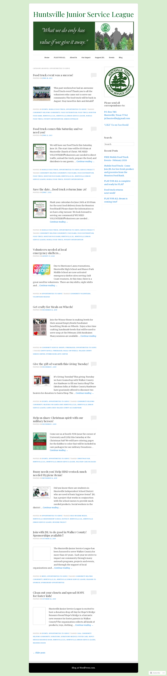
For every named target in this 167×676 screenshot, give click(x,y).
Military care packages (86, 462)
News (44, 576)
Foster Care (83, 636)
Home (46, 57)
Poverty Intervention (53, 119)
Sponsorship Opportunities (52, 582)
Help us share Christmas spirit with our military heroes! (58, 419)
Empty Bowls (46, 351)
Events (111, 57)
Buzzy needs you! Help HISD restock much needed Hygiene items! (60, 473)
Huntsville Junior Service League (83, 14)
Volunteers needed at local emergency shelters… (50, 251)
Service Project (87, 169)
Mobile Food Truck (57, 109)
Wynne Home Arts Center (57, 354)
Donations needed (69, 636)
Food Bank (72, 173)
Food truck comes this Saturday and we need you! (58, 130)
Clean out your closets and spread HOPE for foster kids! (58, 594)
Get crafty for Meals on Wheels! (53, 307)
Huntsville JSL (49, 116)
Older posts (39, 653)
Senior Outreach (71, 119)
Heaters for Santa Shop (53, 404)
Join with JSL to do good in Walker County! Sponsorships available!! (60, 533)
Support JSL (99, 57)
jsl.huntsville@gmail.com (117, 118)
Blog (121, 57)
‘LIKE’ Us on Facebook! (116, 124)
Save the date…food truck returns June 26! (60, 189)
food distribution (69, 112)
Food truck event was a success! (53, 75)
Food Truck (83, 112)
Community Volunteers (80, 293)
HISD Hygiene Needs (78, 516)
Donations (55, 636)
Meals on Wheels (70, 351)
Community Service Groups (53, 347)
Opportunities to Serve (76, 109)
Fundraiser (70, 347)
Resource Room (39, 643)
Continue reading (85, 161)
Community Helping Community (46, 112)
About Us (73, 57)
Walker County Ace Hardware (69, 408)
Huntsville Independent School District (51, 519)
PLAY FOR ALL (59, 57)
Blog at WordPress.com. (83, 668)
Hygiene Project (59, 522)
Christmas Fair (83, 458)
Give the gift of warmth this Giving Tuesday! (61, 364)
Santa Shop (51, 408)
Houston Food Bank (52, 176)
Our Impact (85, 57)
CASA (79, 633)
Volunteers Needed (41, 297)
